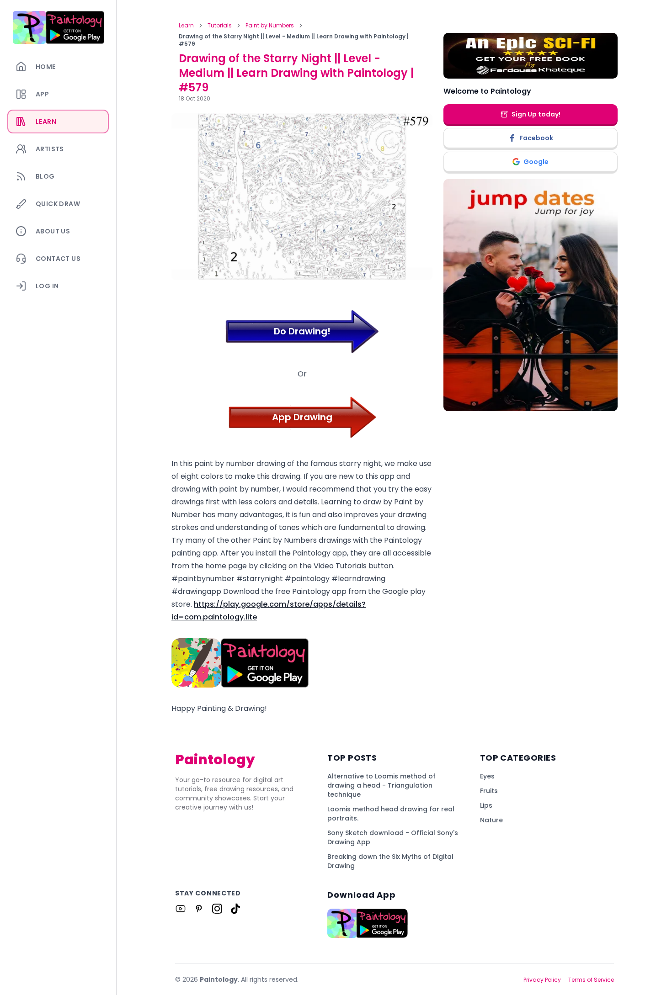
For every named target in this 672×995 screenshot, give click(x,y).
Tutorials (220, 25)
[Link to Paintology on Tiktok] (235, 908)
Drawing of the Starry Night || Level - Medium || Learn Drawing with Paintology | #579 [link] (294, 40)
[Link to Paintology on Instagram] (217, 908)
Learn (186, 25)
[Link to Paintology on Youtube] (180, 908)
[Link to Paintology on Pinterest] (198, 908)
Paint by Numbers (269, 25)
